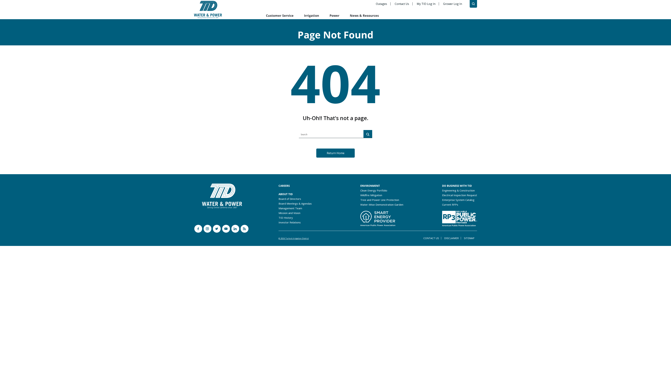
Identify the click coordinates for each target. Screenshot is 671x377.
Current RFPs (450, 204)
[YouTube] (226, 229)
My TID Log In (426, 4)
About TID (286, 194)
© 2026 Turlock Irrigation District (294, 238)
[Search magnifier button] (367, 134)
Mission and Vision (289, 213)
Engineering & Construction (458, 190)
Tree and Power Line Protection (379, 200)
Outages (381, 4)
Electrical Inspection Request (459, 195)
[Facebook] (198, 229)
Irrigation (311, 15)
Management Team (290, 208)
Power (334, 15)
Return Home (335, 153)
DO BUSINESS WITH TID (457, 185)
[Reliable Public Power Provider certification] (459, 217)
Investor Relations (290, 222)
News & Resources (364, 15)
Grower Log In (452, 4)
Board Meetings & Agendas (295, 203)
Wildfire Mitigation (371, 195)
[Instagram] (207, 229)
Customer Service (280, 15)
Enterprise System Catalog (458, 200)
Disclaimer (451, 238)
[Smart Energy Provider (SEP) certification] (377, 217)
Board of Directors (290, 199)
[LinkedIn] (235, 229)
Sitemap (469, 238)
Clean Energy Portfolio (373, 190)
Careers (284, 185)
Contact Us (402, 4)
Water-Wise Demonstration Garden (381, 204)
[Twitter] (217, 229)
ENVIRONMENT (370, 185)
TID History (286, 217)
